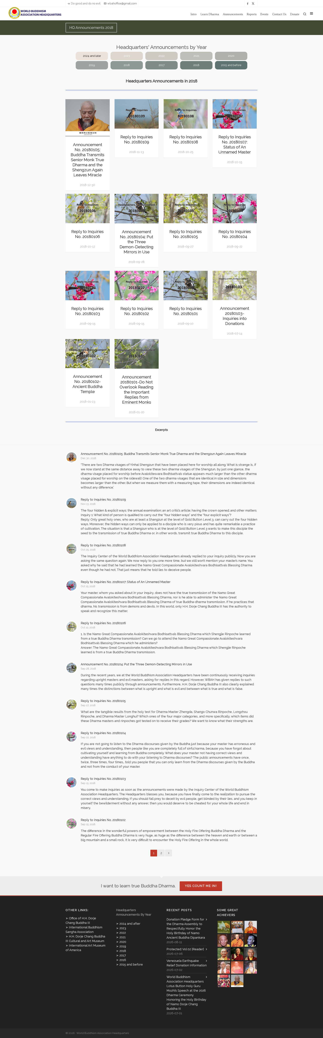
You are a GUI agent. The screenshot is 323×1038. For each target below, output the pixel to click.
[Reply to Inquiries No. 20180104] (71, 736)
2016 (196, 65)
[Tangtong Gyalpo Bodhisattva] (224, 981)
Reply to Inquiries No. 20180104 (235, 234)
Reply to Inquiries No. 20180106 (87, 234)
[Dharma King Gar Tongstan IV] (250, 954)
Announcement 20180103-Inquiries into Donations (234, 316)
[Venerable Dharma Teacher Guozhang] (237, 967)
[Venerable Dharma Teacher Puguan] (224, 954)
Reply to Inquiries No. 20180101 (185, 311)
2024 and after (129, 923)
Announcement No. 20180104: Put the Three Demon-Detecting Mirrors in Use (136, 241)
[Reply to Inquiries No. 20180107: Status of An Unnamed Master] (71, 585)
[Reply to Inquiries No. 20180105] (71, 704)
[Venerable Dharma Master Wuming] (250, 927)
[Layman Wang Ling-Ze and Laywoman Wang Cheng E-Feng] (224, 927)
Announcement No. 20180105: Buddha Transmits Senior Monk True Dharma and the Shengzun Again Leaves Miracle (87, 159)
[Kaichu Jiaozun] (237, 954)
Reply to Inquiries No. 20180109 (136, 139)
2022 (161, 55)
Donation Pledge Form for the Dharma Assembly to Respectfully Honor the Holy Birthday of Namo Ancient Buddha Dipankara (186, 928)
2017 (162, 65)
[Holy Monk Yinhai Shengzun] (237, 981)
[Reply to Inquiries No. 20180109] (71, 503)
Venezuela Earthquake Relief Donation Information (187, 963)
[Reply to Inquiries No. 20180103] (71, 782)
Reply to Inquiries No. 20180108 (185, 139)
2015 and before (231, 65)
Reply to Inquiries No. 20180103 (87, 311)
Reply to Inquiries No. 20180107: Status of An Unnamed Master (234, 144)
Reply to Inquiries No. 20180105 (185, 234)
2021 (196, 55)
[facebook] (248, 3)
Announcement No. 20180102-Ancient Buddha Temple (87, 384)
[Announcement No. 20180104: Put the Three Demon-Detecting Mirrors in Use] (71, 668)
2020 (231, 55)
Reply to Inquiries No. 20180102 (136, 311)
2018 (127, 65)
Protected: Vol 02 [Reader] (185, 949)
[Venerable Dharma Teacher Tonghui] (224, 940)
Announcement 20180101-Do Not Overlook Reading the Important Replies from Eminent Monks (136, 390)
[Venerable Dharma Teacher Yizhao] (224, 967)
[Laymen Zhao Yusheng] (237, 927)
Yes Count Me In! (201, 886)
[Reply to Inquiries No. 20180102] (71, 823)
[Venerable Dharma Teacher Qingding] (237, 940)
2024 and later (92, 55)
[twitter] (254, 3)
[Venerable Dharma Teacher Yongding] (250, 940)
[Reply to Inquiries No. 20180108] (71, 549)
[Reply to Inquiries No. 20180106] (71, 627)
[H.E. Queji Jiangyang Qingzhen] (250, 967)
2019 (92, 65)
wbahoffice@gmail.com (122, 3)
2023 (127, 55)
